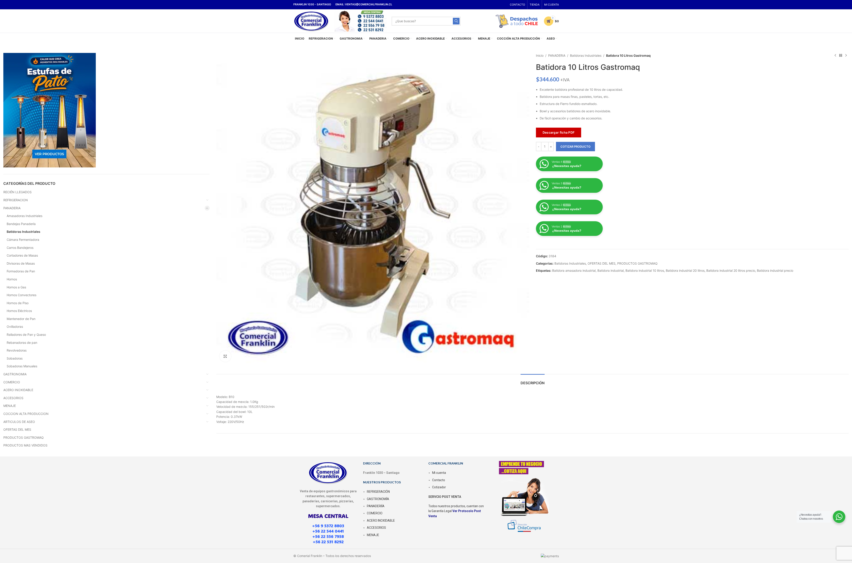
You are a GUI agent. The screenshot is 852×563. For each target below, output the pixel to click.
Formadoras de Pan (21, 271)
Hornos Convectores (21, 295)
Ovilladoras (15, 326)
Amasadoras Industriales (24, 216)
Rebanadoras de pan (22, 342)
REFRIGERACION (15, 200)
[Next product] (846, 55)
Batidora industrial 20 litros (685, 270)
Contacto (438, 480)
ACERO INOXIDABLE (18, 390)
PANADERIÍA (375, 506)
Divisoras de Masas (21, 263)
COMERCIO (11, 382)
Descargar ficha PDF (559, 132)
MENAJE (9, 406)
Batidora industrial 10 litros (644, 270)
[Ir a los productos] (840, 55)
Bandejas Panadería (21, 224)
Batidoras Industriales (23, 231)
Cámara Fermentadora (23, 239)
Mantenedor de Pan (21, 319)
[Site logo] (311, 20)
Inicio (539, 55)
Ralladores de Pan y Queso (26, 334)
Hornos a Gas (16, 287)
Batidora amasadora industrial (574, 270)
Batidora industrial (610, 270)
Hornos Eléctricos (19, 311)
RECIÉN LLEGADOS (17, 192)
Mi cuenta (439, 473)
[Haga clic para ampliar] (225, 356)
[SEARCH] (456, 21)
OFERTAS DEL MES (17, 429)
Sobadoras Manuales (22, 366)
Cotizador (439, 487)
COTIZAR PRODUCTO (575, 146)
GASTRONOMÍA (378, 499)
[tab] (533, 381)
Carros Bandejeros (20, 247)
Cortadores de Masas (22, 255)
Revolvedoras (17, 350)
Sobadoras (14, 358)
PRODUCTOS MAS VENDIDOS (25, 445)
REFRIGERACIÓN (378, 491)
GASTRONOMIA (15, 374)
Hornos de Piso (18, 303)
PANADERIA (11, 208)
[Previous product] (835, 55)
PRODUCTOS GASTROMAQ (23, 437)
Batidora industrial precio (775, 270)
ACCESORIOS (13, 398)
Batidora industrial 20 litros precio (730, 270)
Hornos (12, 279)
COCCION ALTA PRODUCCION (26, 414)
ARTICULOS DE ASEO (19, 422)
